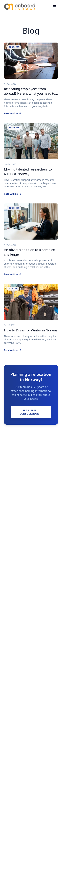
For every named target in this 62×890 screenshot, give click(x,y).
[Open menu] (54, 6)
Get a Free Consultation (29, 412)
